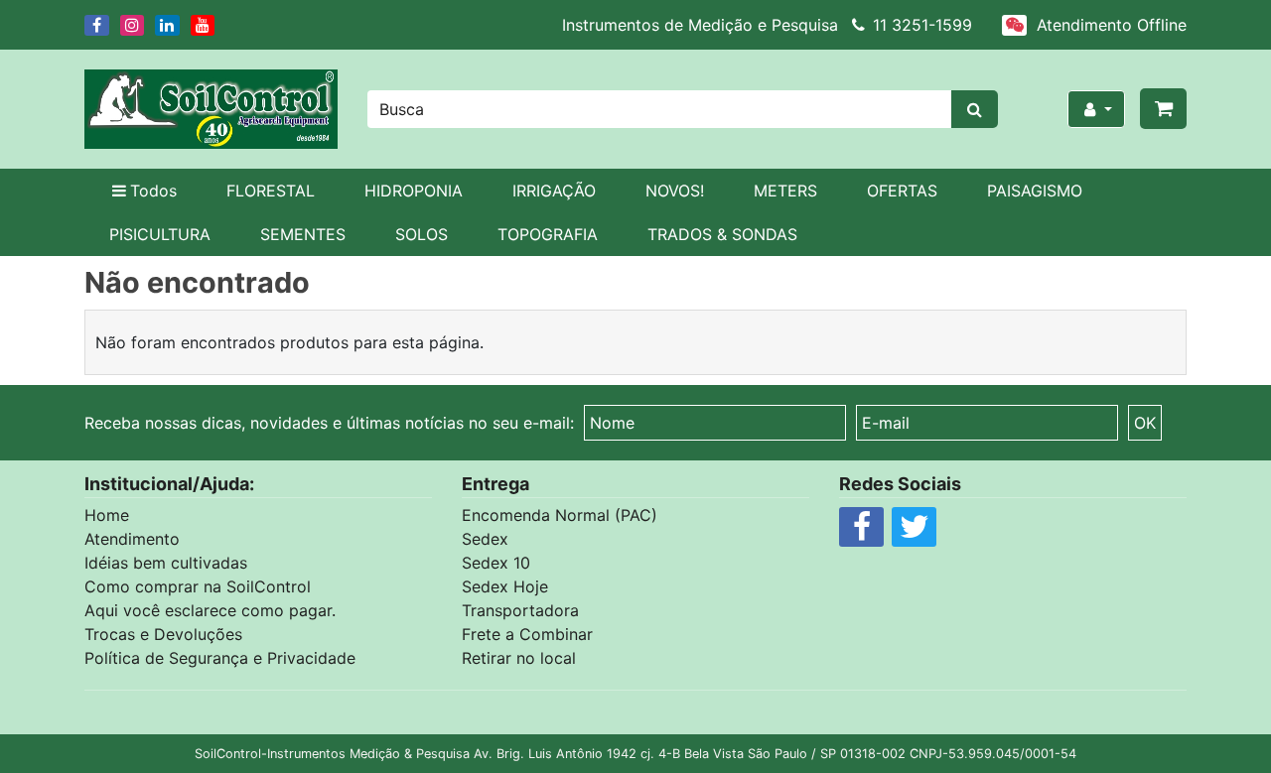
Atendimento (132, 539)
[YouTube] (204, 25)
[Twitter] (914, 532)
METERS (785, 190)
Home (106, 515)
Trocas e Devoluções (163, 634)
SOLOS (421, 234)
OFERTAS (902, 190)
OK (1145, 423)
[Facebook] (98, 25)
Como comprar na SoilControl (197, 586)
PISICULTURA (160, 234)
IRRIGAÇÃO (554, 190)
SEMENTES (303, 234)
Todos (153, 190)
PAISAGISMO (1034, 190)
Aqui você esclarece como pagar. (210, 610)
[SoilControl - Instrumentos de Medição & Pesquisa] (211, 109)
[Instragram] (134, 25)
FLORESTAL (270, 190)
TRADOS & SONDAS (722, 234)
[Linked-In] (169, 25)
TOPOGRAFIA (547, 234)
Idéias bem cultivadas (165, 563)
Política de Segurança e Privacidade (219, 658)
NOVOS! (674, 190)
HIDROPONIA (413, 190)
